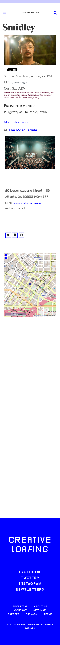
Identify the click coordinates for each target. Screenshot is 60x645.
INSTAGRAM (30, 584)
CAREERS (14, 614)
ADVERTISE (20, 606)
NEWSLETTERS (30, 590)
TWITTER (30, 578)
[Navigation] (3, 12)
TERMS (48, 614)
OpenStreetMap (40, 316)
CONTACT (20, 610)
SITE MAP (39, 610)
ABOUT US (40, 606)
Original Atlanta (30, 13)
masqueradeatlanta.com (27, 203)
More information (16, 122)
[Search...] (55, 12)
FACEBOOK (30, 572)
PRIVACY (31, 614)
